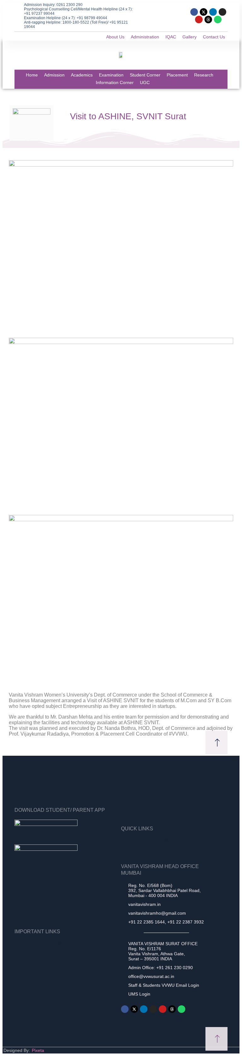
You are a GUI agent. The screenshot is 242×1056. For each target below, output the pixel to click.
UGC (145, 82)
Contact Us (214, 36)
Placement (177, 74)
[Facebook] (194, 12)
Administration (145, 36)
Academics (82, 74)
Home (32, 74)
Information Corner (115, 82)
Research (203, 74)
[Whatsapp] (218, 19)
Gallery (189, 36)
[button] (166, 840)
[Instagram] (222, 12)
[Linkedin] (213, 12)
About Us (115, 36)
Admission (54, 74)
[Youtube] (199, 19)
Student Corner (145, 74)
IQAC (170, 36)
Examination (111, 74)
